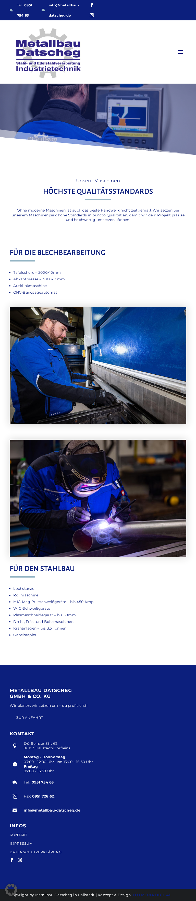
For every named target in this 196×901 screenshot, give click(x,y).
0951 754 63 (43, 782)
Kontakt (18, 835)
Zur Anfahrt (29, 717)
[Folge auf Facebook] (92, 5)
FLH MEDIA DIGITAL (152, 895)
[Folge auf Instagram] (92, 15)
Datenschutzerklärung (36, 852)
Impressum (21, 843)
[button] (11, 890)
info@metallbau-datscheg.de (52, 810)
